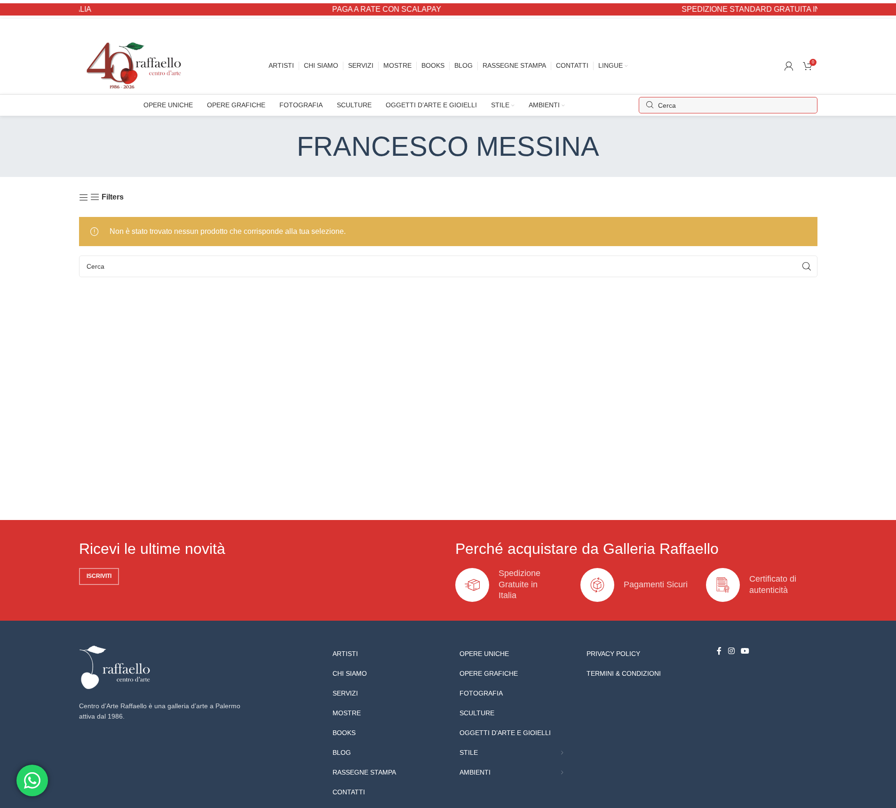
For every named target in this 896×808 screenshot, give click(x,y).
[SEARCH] (806, 266)
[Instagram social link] (731, 651)
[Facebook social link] (719, 651)
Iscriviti (99, 576)
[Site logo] (136, 65)
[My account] (788, 65)
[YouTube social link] (745, 651)
